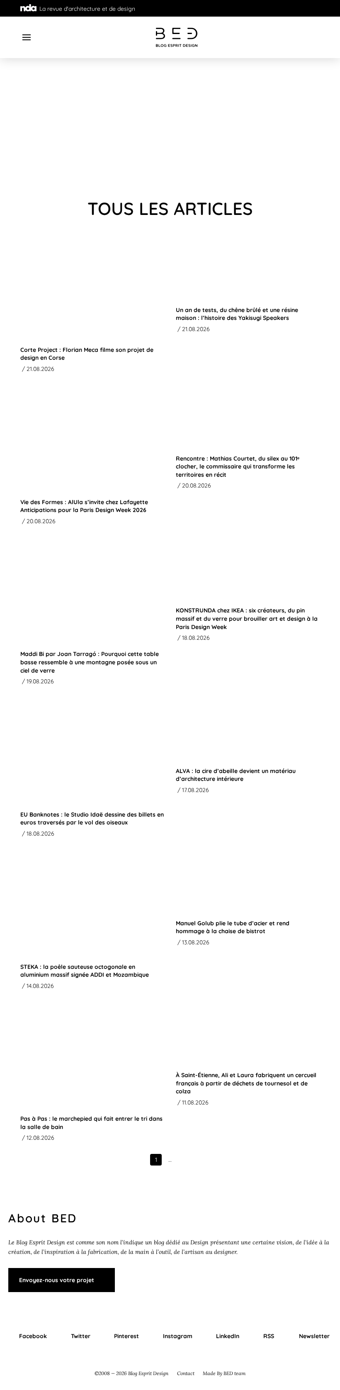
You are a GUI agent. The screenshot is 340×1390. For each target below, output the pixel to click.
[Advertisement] (170, 129)
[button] (26, 37)
